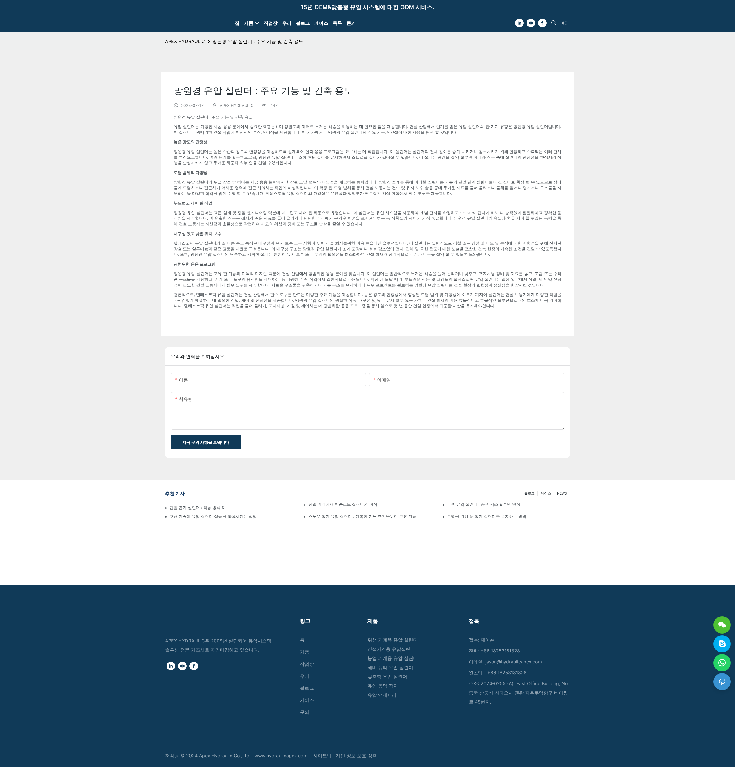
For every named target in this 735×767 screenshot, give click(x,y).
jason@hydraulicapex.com (513, 662)
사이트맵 (323, 755)
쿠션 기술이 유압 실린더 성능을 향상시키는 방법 (213, 516)
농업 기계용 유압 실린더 (393, 658)
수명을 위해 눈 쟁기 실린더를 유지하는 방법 (486, 516)
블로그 (529, 493)
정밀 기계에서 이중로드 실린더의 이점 (342, 504)
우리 (304, 676)
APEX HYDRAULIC (185, 41)
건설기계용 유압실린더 (391, 649)
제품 (304, 652)
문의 (304, 712)
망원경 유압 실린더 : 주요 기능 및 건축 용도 (257, 41)
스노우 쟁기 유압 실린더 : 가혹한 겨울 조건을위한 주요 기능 (362, 516)
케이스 (546, 493)
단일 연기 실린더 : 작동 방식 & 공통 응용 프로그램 (199, 507)
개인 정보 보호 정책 (356, 755)
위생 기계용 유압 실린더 (393, 640)
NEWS (562, 493)
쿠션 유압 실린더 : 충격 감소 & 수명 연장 (483, 504)
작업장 (307, 664)
